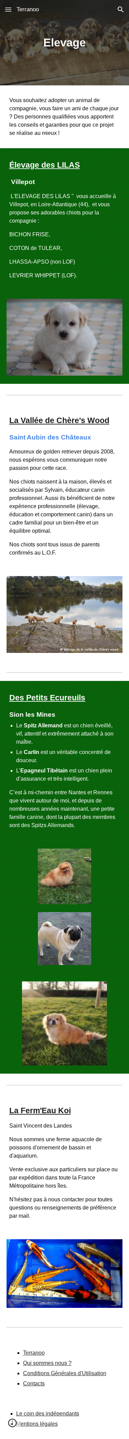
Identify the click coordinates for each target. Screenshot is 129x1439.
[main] (65, 42)
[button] (8, 9)
